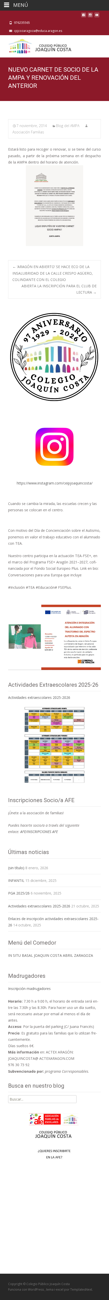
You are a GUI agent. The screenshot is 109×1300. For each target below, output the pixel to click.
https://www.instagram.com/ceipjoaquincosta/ (55, 483)
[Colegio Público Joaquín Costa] (39, 45)
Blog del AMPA (67, 125)
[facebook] (83, 16)
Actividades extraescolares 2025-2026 (39, 697)
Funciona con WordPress (26, 1289)
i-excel (59, 1289)
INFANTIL (16, 880)
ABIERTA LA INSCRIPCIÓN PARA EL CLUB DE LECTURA (59, 289)
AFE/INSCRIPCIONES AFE (39, 831)
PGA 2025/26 (19, 893)
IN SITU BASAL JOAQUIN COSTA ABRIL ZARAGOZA (50, 955)
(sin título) (16, 867)
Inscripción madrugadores (29, 988)
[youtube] (96, 16)
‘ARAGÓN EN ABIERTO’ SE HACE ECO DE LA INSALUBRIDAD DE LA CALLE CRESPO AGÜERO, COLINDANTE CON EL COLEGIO (52, 273)
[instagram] (90, 16)
